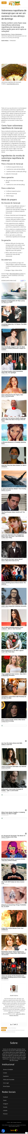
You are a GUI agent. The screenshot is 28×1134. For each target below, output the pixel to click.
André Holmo (5, 40)
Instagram (5, 1103)
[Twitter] (15, 1024)
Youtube (5, 1107)
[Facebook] (13, 1024)
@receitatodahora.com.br (17, 274)
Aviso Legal (6, 1083)
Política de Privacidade (8, 1079)
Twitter (5, 1100)
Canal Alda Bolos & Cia (13, 84)
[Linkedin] (11, 1024)
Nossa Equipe (6, 1086)
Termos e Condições (8, 1069)
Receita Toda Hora (5, 34)
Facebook (5, 1097)
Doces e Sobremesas (16, 34)
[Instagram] (17, 1024)
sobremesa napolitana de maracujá (8, 1031)
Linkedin (5, 1110)
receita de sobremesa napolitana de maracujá (15, 1030)
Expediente (6, 1076)
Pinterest (5, 1114)
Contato (5, 1073)
